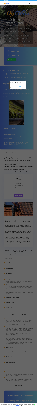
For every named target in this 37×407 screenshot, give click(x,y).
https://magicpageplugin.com (18, 86)
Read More (21, 405)
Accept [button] (17, 405)
